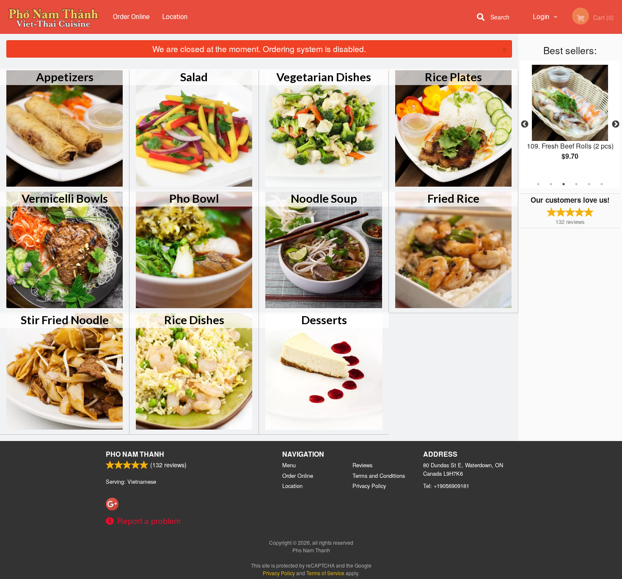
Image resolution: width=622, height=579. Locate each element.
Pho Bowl (194, 198)
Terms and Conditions (378, 475)
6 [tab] (601, 184)
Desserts (324, 320)
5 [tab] (589, 184)
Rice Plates (453, 77)
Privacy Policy (369, 486)
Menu (289, 465)
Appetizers (65, 77)
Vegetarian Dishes (323, 77)
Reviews (362, 465)
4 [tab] (576, 184)
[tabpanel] (570, 119)
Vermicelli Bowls (65, 198)
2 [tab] (551, 184)
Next (615, 124)
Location (174, 17)
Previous (524, 124)
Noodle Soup (324, 198)
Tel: (446, 486)
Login (541, 17)
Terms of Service (325, 572)
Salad (194, 77)
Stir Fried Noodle (65, 320)
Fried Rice (453, 198)
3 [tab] (563, 184)
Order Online (131, 17)
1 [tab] (538, 184)
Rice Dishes (194, 320)
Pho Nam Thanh (135, 454)
